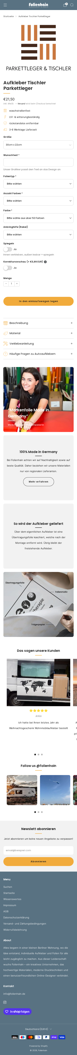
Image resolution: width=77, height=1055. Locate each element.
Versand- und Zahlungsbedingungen (24, 923)
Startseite (9, 892)
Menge (7, 278)
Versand (21, 103)
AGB (5, 911)
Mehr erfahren (38, 481)
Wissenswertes (12, 899)
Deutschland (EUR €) (36, 1029)
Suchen (7, 886)
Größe (7, 136)
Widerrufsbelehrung (15, 929)
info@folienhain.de (14, 993)
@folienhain (46, 766)
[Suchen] (72, 5)
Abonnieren (38, 861)
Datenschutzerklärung (16, 917)
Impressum (9, 905)
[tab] (35, 754)
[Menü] (5, 5)
